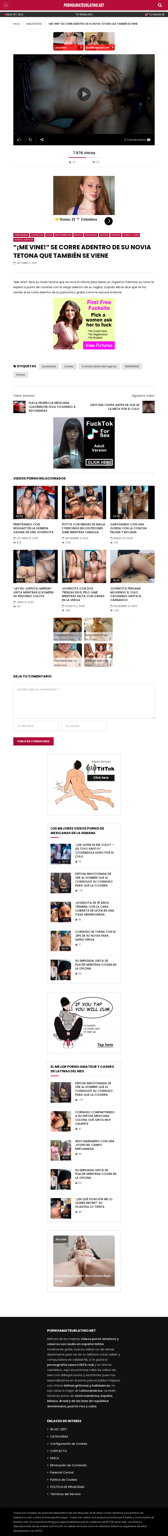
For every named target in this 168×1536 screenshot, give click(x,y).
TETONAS (115, 235)
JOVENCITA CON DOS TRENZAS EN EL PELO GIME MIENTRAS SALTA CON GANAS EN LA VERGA (83, 594)
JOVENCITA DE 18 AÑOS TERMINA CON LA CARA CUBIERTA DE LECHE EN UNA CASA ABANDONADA (94, 909)
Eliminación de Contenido (68, 1465)
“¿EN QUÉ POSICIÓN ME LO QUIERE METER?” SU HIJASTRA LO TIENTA (93, 1203)
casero (69, 366)
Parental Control (62, 1472)
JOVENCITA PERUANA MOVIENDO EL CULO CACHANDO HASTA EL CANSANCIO (125, 594)
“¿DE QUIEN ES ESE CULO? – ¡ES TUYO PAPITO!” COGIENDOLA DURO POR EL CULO (94, 851)
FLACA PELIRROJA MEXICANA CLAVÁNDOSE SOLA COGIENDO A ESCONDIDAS (52, 407)
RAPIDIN (104, 235)
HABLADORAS (34, 23)
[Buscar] (160, 5)
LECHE (49, 235)
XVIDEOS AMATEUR (23, 239)
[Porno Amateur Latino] (84, 5)
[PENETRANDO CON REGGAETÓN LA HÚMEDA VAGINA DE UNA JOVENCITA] (35, 502)
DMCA (54, 1458)
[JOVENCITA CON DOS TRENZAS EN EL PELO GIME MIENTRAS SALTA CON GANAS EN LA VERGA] (84, 566)
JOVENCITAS (37, 235)
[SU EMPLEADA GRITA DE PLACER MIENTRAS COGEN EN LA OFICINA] (61, 970)
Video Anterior (24, 396)
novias (20, 374)
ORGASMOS (91, 235)
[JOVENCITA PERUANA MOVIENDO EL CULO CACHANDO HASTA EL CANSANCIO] (132, 566)
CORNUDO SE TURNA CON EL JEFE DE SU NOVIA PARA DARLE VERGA (95, 936)
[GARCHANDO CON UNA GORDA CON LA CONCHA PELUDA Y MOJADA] (132, 502)
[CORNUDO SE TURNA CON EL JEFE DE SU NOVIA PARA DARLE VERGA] (61, 941)
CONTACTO (58, 1451)
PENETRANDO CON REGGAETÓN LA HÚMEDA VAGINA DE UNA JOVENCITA (33, 528)
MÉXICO (78, 235)
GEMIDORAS (132, 366)
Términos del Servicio (65, 1494)
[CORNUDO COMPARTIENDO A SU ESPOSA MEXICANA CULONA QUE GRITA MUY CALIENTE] (61, 1121)
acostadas (49, 366)
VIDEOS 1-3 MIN (131, 235)
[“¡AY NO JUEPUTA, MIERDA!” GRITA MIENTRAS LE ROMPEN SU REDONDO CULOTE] (35, 566)
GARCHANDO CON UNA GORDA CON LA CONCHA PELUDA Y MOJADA (128, 528)
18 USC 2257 (58, 1429)
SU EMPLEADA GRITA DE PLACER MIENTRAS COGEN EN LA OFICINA (95, 965)
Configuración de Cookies (68, 1444)
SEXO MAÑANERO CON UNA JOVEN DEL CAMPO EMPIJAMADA (94, 1145)
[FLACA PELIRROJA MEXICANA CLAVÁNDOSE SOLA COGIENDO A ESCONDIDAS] (19, 407)
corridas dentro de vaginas (99, 366)
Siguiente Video (143, 396)
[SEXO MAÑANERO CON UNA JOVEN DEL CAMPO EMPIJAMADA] (61, 1150)
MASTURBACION (63, 235)
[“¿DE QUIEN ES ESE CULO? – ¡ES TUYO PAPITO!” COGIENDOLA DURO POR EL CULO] (61, 854)
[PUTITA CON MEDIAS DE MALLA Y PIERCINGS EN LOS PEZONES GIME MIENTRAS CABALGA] (84, 502)
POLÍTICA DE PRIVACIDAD (67, 1487)
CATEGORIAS (59, 1436)
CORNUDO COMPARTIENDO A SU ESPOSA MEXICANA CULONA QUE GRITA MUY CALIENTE (95, 1118)
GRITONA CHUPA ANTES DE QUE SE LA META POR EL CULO (114, 407)
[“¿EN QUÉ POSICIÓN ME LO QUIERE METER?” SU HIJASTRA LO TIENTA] (61, 1208)
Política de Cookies (63, 1480)
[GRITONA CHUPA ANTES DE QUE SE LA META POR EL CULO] (148, 407)
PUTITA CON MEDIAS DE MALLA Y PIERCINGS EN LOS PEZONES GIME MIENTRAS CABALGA (83, 528)
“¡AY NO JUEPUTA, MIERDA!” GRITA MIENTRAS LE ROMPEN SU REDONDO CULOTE (33, 592)
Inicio (16, 23)
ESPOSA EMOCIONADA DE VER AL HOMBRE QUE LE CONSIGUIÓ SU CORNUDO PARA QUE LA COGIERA (94, 880)
